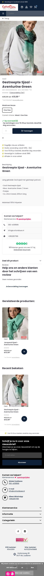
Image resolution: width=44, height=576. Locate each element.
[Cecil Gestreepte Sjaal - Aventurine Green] (15, 391)
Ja (22, 567)
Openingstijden (24, 219)
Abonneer (22, 462)
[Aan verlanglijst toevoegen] (3, 138)
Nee (32, 567)
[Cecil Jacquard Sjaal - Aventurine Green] (15, 323)
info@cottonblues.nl (16, 230)
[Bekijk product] (24, 352)
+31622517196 (13, 236)
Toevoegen (28, 131)
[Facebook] (18, 531)
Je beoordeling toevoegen (17, 286)
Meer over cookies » (22, 573)
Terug (6, 18)
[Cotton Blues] (9, 7)
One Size (7, 110)
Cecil (4, 79)
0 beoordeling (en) (17, 93)
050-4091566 (13, 225)
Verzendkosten (17, 100)
